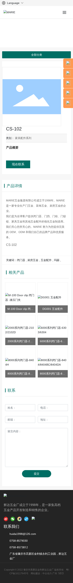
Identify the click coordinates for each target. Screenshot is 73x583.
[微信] (13, 519)
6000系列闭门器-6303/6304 (52, 341)
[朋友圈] (20, 519)
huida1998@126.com (23, 533)
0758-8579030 (19, 540)
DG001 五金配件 (52, 308)
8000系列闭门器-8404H (20, 374)
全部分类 (36, 54)
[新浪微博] (7, 519)
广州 (54, 573)
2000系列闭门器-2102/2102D (20, 341)
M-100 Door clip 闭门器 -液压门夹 (20, 309)
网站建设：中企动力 (41, 573)
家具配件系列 (23, 138)
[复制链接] (27, 519)
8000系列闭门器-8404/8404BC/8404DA (52, 374)
